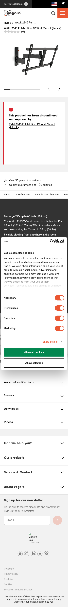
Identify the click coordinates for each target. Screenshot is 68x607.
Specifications (23, 194)
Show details (49, 341)
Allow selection (34, 362)
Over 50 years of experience (25, 180)
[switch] (59, 308)
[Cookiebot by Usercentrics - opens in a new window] (49, 241)
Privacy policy (11, 574)
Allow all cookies (34, 352)
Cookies (8, 584)
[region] (34, 59)
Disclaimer (9, 579)
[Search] (54, 4)
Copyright (9, 568)
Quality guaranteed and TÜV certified (30, 184)
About (7, 194)
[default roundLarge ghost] (59, 89)
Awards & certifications (47, 194)
